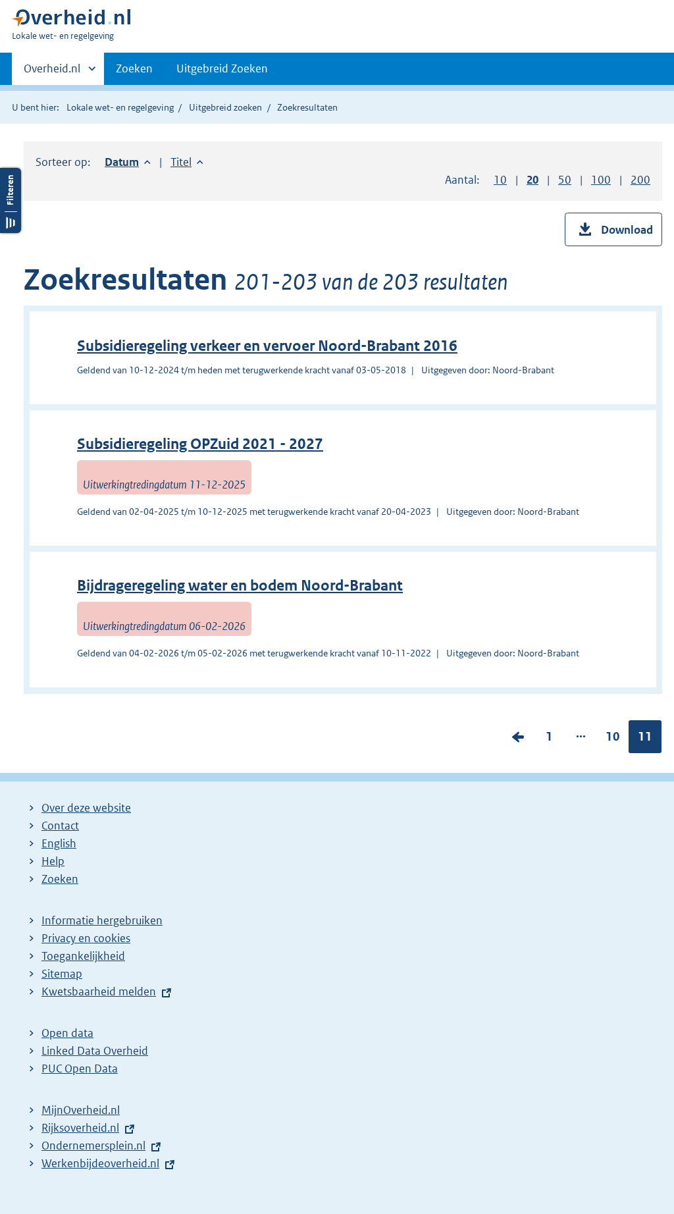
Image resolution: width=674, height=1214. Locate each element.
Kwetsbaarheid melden (98, 991)
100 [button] (601, 179)
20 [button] (532, 179)
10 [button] (500, 179)
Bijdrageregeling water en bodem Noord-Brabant (240, 585)
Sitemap (61, 973)
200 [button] (640, 179)
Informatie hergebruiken (102, 920)
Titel (186, 162)
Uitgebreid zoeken (225, 107)
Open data (67, 1033)
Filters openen (10, 200)
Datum (128, 162)
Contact (60, 825)
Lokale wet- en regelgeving (120, 107)
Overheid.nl (52, 73)
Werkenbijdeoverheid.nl (100, 1163)
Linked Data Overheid (94, 1050)
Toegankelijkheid (83, 956)
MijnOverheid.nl (80, 1110)
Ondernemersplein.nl (93, 1145)
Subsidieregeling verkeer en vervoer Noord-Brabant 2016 (267, 346)
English (58, 843)
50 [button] (564, 179)
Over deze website (86, 808)
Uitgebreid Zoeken (222, 68)
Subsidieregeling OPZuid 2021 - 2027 (200, 444)
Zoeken (134, 68)
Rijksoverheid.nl (80, 1128)
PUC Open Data (79, 1068)
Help (53, 861)
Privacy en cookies (85, 938)
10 (613, 739)
